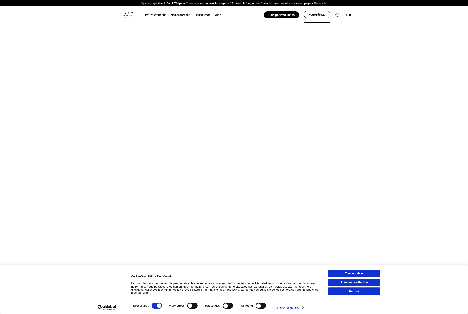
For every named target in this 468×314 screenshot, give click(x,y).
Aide (218, 15)
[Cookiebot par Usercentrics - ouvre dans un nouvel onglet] (107, 307)
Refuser (354, 291)
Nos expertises (180, 15)
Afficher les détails (287, 307)
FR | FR (346, 15)
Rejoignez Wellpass (281, 15)
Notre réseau (316, 14)
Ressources (202, 15)
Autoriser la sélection (354, 282)
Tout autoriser (354, 273)
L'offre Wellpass (155, 15)
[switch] (192, 306)
